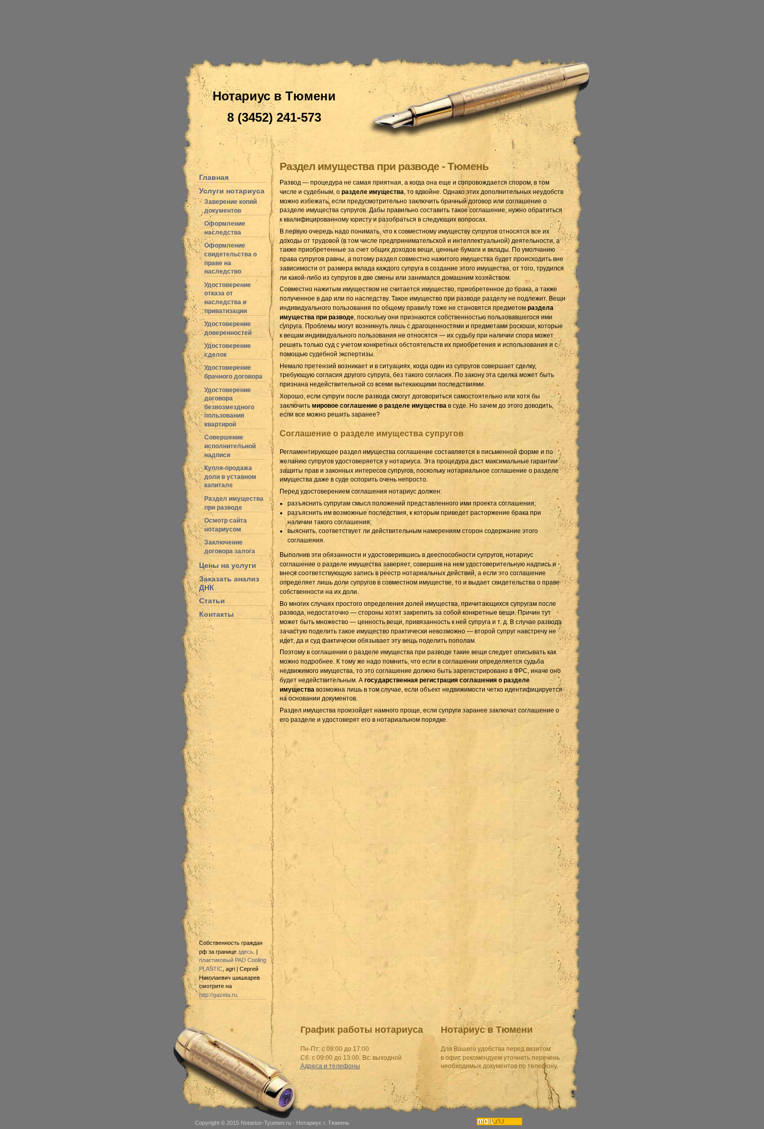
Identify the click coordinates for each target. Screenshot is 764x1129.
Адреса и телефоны (330, 1066)
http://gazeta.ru (218, 995)
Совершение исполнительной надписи (230, 446)
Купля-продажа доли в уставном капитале (230, 476)
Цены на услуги (227, 565)
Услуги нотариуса (232, 191)
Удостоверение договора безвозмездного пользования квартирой (229, 407)
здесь (245, 952)
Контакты (216, 614)
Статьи (212, 600)
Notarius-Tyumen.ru (266, 1123)
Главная (214, 177)
